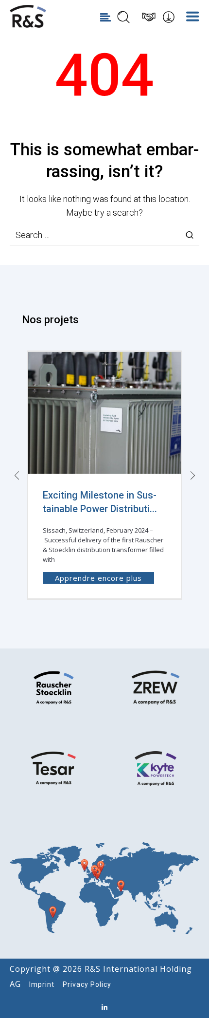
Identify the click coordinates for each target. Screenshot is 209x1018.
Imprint (41, 984)
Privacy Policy (87, 984)
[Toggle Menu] (194, 17)
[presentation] (16, 475)
